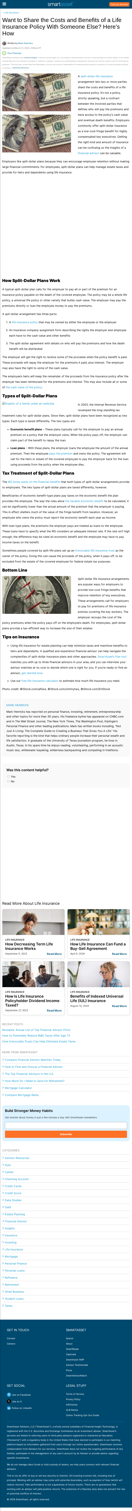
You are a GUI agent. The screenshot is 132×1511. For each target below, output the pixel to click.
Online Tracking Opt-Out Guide (82, 1415)
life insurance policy (25, 322)
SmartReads (72, 1349)
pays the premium (61, 453)
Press (69, 1370)
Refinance (11, 1277)
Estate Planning (15, 1214)
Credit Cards (13, 1186)
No (12, 781)
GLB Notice (72, 1410)
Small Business (14, 1291)
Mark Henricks (17, 705)
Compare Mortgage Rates (22, 1095)
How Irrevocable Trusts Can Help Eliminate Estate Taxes (39, 1041)
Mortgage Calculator (18, 1088)
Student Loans (14, 1298)
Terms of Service (75, 1394)
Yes (12, 776)
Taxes (8, 1305)
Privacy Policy (73, 1399)
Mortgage (11, 1256)
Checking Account (17, 1179)
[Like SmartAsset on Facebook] (9, 1395)
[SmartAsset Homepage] (61, 4)
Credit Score (13, 1193)
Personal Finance (16, 1263)
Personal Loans (15, 1270)
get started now (31, 673)
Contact (11, 1338)
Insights (10, 1228)
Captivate (71, 1354)
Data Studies (13, 1200)
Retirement (12, 1284)
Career (9, 1172)
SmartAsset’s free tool (112, 656)
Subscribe (66, 1134)
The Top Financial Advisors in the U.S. (29, 1074)
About (69, 1343)
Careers (11, 1343)
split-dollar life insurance (97, 76)
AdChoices (72, 1404)
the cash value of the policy (24, 387)
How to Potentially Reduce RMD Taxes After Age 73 (36, 1035)
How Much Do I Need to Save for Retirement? (34, 1081)
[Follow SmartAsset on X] (9, 1401)
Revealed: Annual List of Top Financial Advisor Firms (36, 1030)
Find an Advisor (119, 4)
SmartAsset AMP (75, 1359)
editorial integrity (30, 58)
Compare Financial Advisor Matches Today (33, 1059)
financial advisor (88, 153)
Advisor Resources (17, 1158)
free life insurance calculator (39, 680)
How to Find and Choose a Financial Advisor (34, 1066)
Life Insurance (14, 1249)
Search (69, 1338)
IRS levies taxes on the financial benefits (34, 482)
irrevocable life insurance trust (95, 550)
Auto (8, 1165)
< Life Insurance (10, 12)
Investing (10, 1242)
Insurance (11, 1235)
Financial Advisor (16, 1221)
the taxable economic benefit (84, 501)
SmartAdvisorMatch (76, 1375)
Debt (8, 1207)
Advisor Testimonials (77, 1365)
